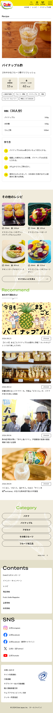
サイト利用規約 (10, 675)
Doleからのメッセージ (11, 575)
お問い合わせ (9, 670)
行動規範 (7, 679)
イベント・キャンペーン (12, 581)
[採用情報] (42, 3)
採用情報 (6, 608)
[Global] (37, 3)
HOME (26, 7)
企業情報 (6, 603)
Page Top (41, 555)
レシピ (34, 7)
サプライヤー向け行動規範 (14, 684)
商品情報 (6, 592)
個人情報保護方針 (11, 688)
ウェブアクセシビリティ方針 (15, 693)
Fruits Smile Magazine (11, 597)
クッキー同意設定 (11, 697)
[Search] (31, 3)
